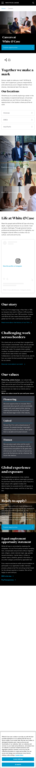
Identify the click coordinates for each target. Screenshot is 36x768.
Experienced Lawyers (8, 167)
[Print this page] (9, 59)
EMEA (5, 120)
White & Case (7, 290)
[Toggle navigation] (3, 2)
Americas (6, 113)
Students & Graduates (8, 142)
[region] (18, 750)
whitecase (16, 290)
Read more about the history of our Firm (15, 322)
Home (3, 8)
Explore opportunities (10, 47)
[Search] (33, 3)
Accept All (18, 764)
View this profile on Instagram (12, 266)
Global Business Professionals (11, 192)
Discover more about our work (12, 364)
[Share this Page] (5, 59)
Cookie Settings (18, 759)
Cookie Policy (19, 755)
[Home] (12, 2)
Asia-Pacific (7, 127)
